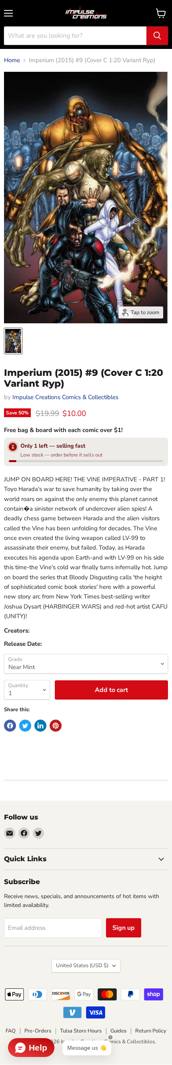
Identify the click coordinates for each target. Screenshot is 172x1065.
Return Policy (150, 1031)
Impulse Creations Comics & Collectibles (65, 397)
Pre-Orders (37, 1031)
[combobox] (75, 35)
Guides (118, 1031)
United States (82, 965)
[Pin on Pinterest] (56, 726)
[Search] (157, 35)
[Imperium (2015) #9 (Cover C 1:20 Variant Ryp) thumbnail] (13, 341)
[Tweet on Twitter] (25, 726)
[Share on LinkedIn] (40, 726)
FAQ (11, 1031)
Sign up (123, 927)
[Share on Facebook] (10, 726)
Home (12, 60)
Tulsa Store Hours (81, 1031)
